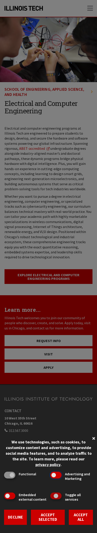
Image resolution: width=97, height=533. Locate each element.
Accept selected (48, 517)
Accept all (81, 517)
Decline (15, 517)
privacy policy (47, 464)
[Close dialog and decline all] (93, 438)
